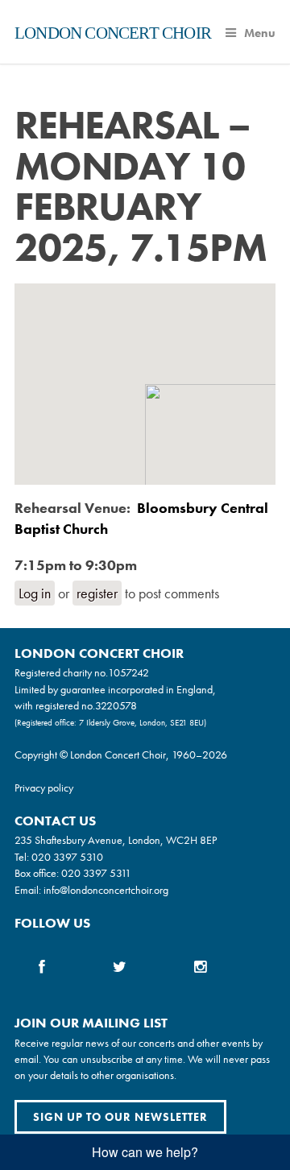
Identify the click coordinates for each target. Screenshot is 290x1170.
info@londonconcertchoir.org (106, 890)
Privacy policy (43, 787)
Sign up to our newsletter (120, 1117)
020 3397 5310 (67, 857)
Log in (35, 593)
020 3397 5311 (96, 873)
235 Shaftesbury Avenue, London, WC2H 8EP (115, 840)
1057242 (128, 672)
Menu (260, 33)
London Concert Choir (112, 33)
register (97, 593)
